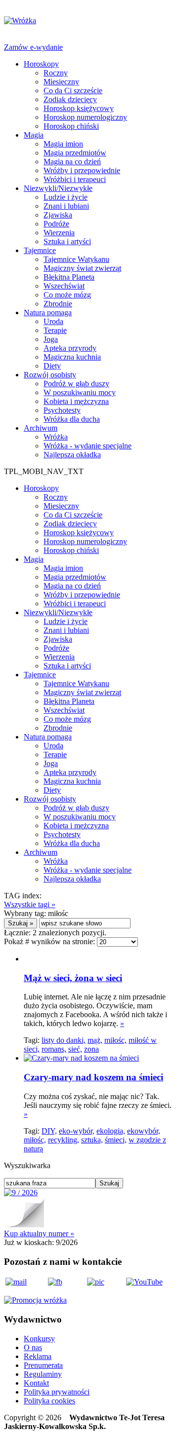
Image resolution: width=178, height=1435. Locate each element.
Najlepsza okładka (72, 454)
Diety (52, 366)
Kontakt (36, 1383)
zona (91, 1049)
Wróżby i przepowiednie (82, 170)
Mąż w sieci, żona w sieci (73, 978)
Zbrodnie (58, 303)
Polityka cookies (49, 1401)
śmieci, (116, 1140)
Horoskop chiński (71, 126)
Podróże (56, 224)
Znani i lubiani (66, 206)
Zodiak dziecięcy (70, 99)
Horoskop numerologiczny (85, 117)
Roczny (56, 73)
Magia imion (63, 144)
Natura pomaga (48, 312)
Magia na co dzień (72, 161)
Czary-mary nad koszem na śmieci (93, 1077)
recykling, (63, 1140)
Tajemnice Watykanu (76, 259)
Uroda (53, 321)
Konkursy (39, 1338)
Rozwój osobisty (50, 374)
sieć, (75, 1049)
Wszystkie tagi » (29, 904)
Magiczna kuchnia (72, 357)
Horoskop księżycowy (79, 108)
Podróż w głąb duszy (76, 383)
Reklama (37, 1356)
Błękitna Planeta (69, 277)
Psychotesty (62, 410)
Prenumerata (43, 1365)
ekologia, (110, 1131)
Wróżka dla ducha (72, 419)
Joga (51, 339)
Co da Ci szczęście (73, 90)
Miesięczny (61, 81)
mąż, (95, 1040)
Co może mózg (67, 295)
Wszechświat (64, 286)
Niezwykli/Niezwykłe (58, 188)
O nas (33, 1347)
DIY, (49, 1131)
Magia (34, 135)
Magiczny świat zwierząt (82, 268)
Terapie (55, 330)
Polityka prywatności (56, 1392)
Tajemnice (40, 250)
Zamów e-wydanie (33, 47)
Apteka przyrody (70, 348)
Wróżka (56, 437)
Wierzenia (59, 232)
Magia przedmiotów (75, 152)
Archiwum (40, 428)
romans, (54, 1049)
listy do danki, (64, 1040)
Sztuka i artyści (67, 241)
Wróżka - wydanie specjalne (88, 446)
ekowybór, (143, 1131)
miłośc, (115, 1040)
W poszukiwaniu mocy (80, 392)
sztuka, (92, 1140)
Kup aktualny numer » (39, 1233)
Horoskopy (41, 64)
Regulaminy (43, 1374)
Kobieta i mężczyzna (76, 401)
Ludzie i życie (66, 197)
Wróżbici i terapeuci (75, 179)
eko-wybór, (76, 1131)
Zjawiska (58, 215)
